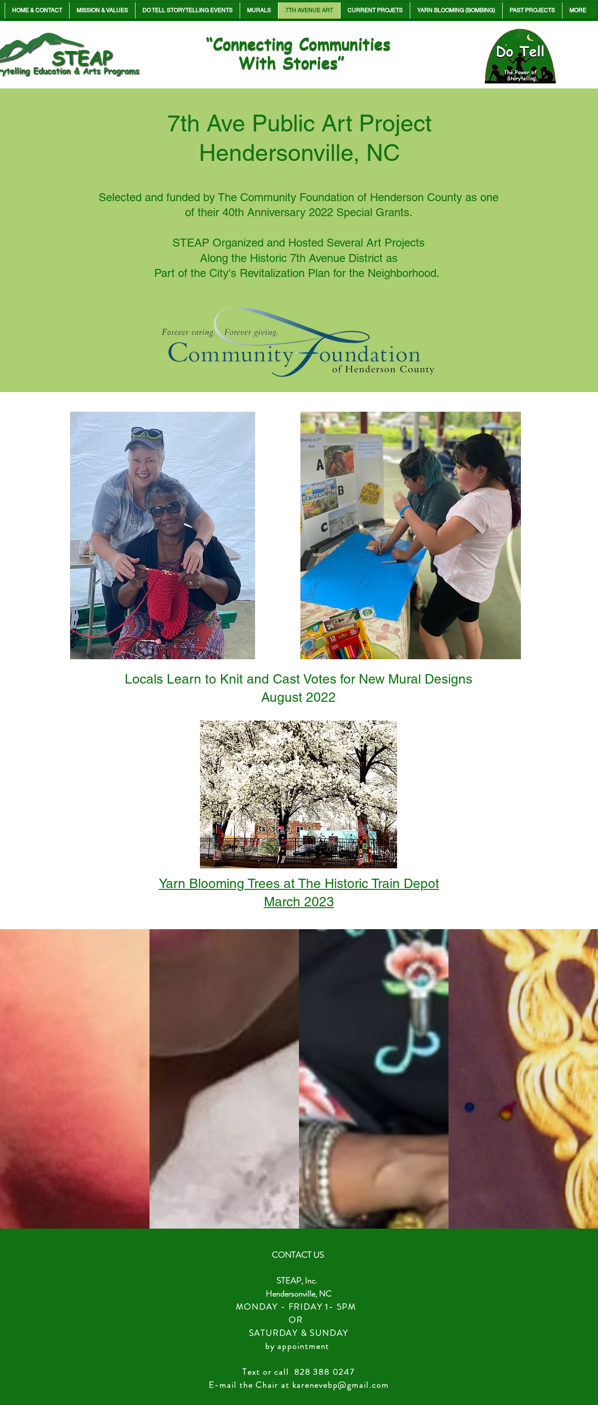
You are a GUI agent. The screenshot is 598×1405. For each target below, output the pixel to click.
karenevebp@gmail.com (340, 1385)
